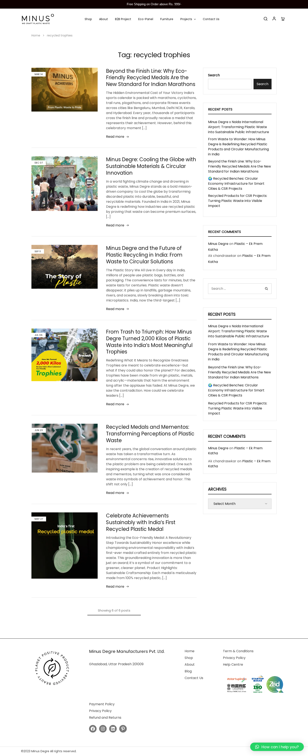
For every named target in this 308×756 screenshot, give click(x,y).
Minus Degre (218, 243)
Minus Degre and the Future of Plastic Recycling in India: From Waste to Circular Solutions (144, 255)
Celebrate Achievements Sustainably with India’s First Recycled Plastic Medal (140, 522)
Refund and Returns (105, 717)
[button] (277, 747)
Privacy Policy (234, 657)
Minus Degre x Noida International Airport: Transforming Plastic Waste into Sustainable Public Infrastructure (238, 127)
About (103, 19)
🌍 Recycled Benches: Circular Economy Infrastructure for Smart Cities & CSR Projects (236, 183)
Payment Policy (102, 704)
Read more (115, 136)
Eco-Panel (145, 19)
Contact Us (211, 19)
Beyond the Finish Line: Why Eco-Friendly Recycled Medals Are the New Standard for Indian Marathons (150, 78)
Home (189, 651)
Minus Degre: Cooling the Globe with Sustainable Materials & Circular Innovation (151, 166)
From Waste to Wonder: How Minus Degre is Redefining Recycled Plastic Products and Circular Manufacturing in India (238, 147)
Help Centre (233, 664)
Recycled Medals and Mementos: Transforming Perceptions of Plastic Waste (150, 433)
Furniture (166, 19)
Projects (186, 19)
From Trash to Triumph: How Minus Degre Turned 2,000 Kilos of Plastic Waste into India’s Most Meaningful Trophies (149, 341)
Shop (88, 19)
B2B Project (123, 19)
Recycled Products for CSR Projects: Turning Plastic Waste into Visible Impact (237, 200)
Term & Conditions (238, 651)
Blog (188, 671)
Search (214, 75)
